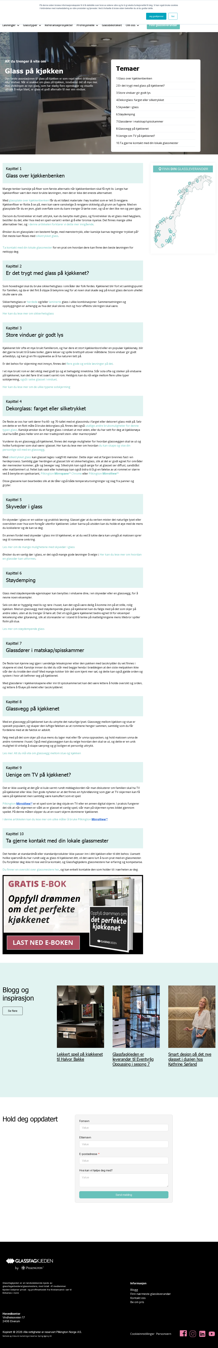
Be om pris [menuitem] (137, 1302)
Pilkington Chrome (61, 473)
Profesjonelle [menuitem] (86, 25)
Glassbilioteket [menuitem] (112, 25)
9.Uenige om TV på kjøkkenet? (135, 136)
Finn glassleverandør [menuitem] (163, 25)
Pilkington (104, 473)
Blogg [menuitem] (134, 1290)
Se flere (12, 1010)
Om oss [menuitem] (130, 25)
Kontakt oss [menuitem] (138, 1298)
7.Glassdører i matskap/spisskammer (139, 121)
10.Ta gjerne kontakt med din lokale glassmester (147, 143)
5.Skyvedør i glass (127, 107)
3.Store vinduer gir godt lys (133, 93)
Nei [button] (173, 16)
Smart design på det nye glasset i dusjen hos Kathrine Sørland (189, 1059)
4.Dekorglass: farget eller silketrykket (140, 100)
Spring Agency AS (45, 1336)
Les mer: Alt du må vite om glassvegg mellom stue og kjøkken (42, 753)
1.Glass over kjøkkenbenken (134, 78)
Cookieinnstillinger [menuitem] (142, 1334)
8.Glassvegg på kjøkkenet (132, 129)
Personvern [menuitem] (163, 1334)
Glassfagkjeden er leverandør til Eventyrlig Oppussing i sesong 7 (133, 1059)
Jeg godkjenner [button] (156, 16)
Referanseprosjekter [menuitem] (59, 25)
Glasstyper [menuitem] (30, 25)
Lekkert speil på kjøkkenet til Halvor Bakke (80, 1057)
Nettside (6, 1336)
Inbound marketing (20, 1336)
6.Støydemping (125, 114)
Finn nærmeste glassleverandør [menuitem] (150, 1294)
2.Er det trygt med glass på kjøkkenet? (140, 85)
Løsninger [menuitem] (9, 25)
